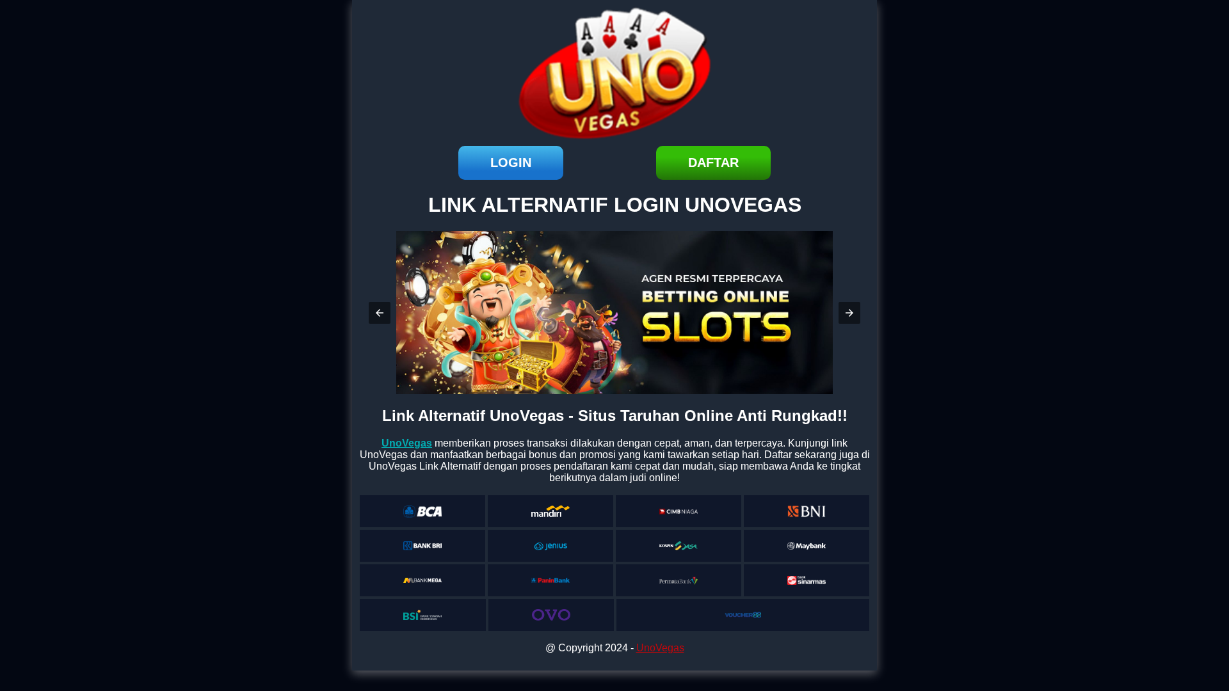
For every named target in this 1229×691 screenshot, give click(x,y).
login (510, 162)
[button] (379, 313)
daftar (713, 162)
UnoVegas (660, 647)
